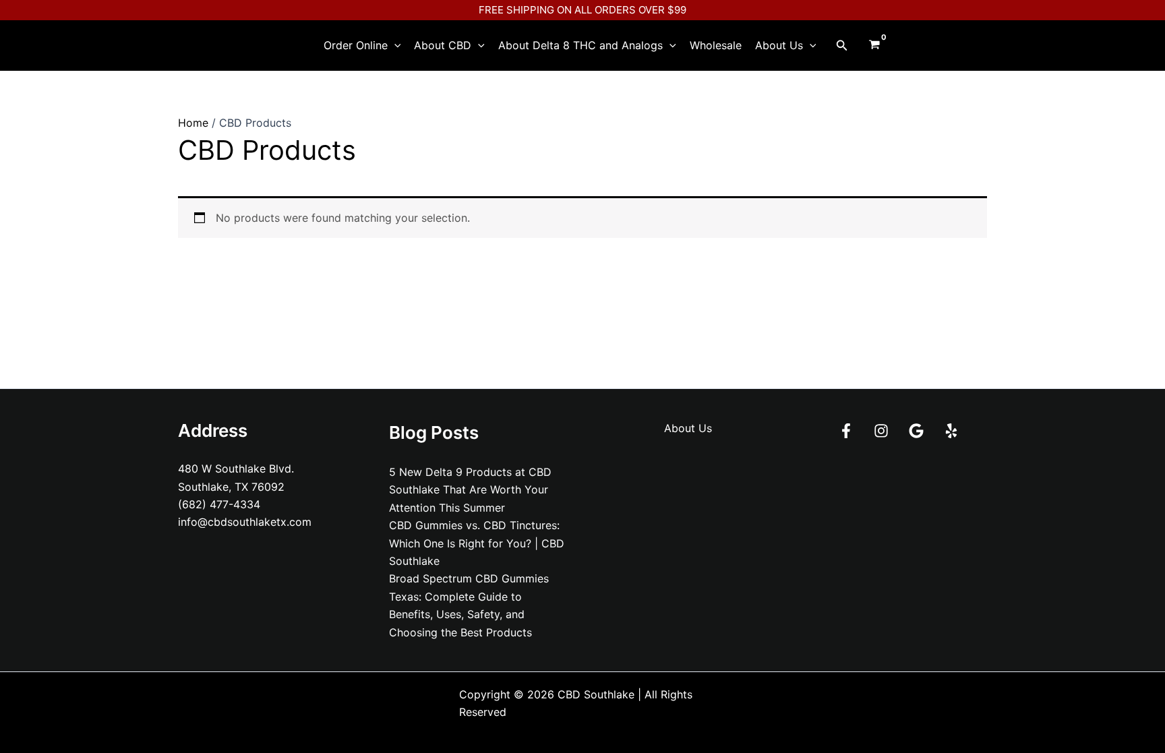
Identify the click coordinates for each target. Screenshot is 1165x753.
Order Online (356, 45)
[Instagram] (881, 430)
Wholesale (716, 45)
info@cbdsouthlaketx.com (244, 522)
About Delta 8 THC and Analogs (580, 45)
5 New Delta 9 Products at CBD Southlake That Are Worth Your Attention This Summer (470, 489)
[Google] (916, 430)
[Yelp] (951, 430)
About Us (779, 45)
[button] (394, 45)
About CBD (442, 45)
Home (193, 122)
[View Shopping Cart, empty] (874, 45)
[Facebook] (846, 430)
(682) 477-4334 (219, 504)
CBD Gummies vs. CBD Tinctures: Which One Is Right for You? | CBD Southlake (476, 543)
